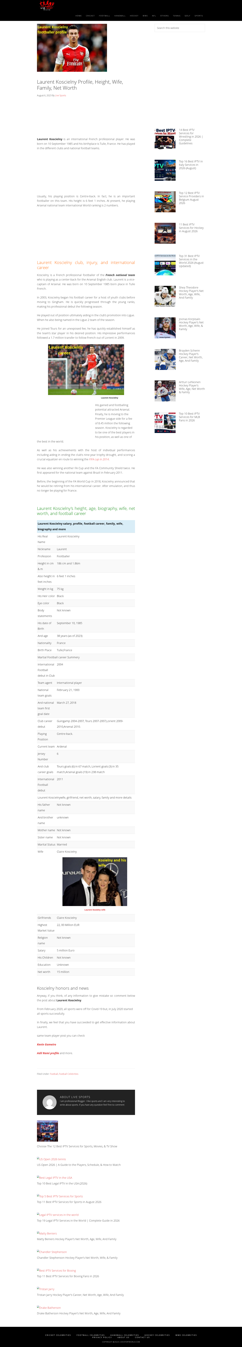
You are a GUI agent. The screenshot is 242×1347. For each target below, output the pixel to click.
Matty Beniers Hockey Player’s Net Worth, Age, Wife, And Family (76, 1239)
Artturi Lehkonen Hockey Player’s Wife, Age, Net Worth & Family (192, 387)
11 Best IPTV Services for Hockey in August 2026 (191, 228)
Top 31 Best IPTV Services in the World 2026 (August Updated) (191, 261)
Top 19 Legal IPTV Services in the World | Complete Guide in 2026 (78, 1220)
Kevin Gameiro (46, 1044)
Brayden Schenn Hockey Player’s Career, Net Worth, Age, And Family (191, 355)
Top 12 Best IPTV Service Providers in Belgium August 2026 (191, 198)
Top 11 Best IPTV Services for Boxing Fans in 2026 (68, 1276)
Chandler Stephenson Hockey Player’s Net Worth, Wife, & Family (77, 1258)
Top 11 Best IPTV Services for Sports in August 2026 (69, 1202)
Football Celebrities (68, 1073)
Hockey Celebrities (157, 1335)
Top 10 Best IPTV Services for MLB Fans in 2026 (189, 417)
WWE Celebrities (186, 1335)
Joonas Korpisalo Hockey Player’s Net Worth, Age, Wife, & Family (191, 324)
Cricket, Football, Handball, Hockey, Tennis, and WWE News (62, 5)
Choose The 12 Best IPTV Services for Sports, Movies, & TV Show (77, 1146)
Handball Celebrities (124, 1335)
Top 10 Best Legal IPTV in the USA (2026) (62, 1183)
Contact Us (142, 1337)
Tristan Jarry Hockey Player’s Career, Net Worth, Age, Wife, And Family (80, 1295)
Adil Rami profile (48, 1053)
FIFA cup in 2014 (98, 459)
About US (123, 1337)
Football (54, 1073)
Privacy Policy (102, 1337)
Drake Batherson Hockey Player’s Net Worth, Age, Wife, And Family (78, 1313)
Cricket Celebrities (58, 1335)
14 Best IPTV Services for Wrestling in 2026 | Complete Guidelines (191, 136)
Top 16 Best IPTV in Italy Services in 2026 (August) (191, 164)
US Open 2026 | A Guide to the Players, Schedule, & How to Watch (79, 1165)
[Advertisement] (86, 118)
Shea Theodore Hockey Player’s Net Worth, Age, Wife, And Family (191, 292)
